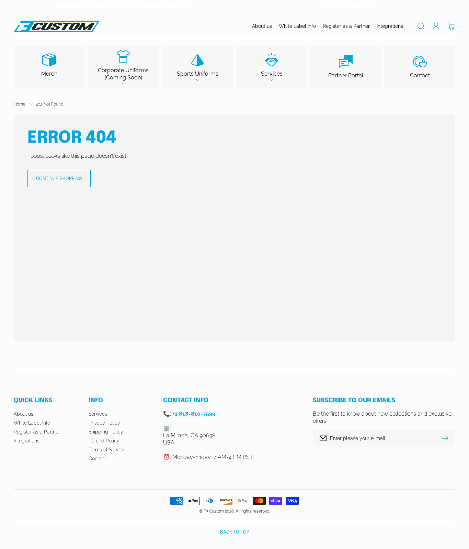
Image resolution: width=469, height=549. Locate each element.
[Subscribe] (446, 438)
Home (19, 104)
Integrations (26, 440)
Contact (97, 458)
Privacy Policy (104, 423)
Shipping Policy (106, 432)
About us (23, 414)
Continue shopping (59, 178)
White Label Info (32, 423)
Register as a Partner (37, 432)
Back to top (234, 532)
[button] (420, 26)
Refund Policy (104, 440)
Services (98, 414)
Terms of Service (107, 449)
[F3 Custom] (56, 26)
